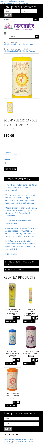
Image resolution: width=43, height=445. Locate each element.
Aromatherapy (16, 42)
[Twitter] (9, 434)
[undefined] (21, 76)
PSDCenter (14, 443)
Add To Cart (11, 321)
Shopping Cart (10, 19)
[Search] (37, 37)
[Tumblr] (20, 434)
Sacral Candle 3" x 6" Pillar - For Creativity (12, 395)
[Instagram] (13, 434)
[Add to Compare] (14, 317)
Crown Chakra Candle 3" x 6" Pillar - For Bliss (31, 352)
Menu (36, 19)
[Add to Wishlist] (18, 317)
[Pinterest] (17, 434)
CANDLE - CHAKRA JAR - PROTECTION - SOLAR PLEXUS (12, 311)
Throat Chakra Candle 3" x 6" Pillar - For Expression (12, 353)
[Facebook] (5, 434)
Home (6, 42)
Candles (26, 49)
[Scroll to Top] (39, 434)
